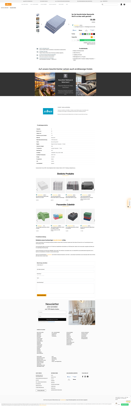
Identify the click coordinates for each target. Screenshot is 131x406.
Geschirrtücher (57, 240)
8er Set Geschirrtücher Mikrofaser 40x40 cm (87, 228)
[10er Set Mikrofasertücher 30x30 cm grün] (43, 216)
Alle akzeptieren (125, 404)
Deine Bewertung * (40, 282)
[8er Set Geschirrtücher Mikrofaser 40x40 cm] (87, 216)
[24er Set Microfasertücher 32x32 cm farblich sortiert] (58, 216)
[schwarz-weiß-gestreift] (94, 34)
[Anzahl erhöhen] (76, 40)
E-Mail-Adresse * (40, 264)
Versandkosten (63, 399)
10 (93, 37)
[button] (41, 24)
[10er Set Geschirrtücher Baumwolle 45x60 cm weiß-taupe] (58, 185)
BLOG (52, 375)
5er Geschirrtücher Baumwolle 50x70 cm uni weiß (42, 197)
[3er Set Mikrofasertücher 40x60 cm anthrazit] (73, 216)
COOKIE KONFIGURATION (40, 387)
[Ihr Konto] (121, 4)
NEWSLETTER (53, 377)
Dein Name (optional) (40, 269)
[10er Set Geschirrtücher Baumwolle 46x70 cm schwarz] (87, 185)
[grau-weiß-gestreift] (87, 34)
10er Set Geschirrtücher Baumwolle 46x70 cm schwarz (86, 197)
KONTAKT (37, 380)
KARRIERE (52, 380)
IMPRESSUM (53, 388)
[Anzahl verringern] (73, 40)
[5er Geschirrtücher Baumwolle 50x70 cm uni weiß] (43, 185)
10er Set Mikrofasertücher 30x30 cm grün (42, 228)
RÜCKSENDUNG (38, 383)
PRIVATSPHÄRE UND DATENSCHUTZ (42, 378)
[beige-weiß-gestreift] (81, 34)
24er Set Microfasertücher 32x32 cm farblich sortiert (57, 228)
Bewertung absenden (42, 295)
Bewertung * (39, 273)
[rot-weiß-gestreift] (92, 34)
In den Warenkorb (87, 40)
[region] (53, 24)
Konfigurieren (117, 404)
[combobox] (111, 4)
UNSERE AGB (53, 386)
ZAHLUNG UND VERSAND (55, 384)
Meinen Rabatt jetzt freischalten (52, 319)
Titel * (38, 278)
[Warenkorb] (124, 4)
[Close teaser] (128, 206)
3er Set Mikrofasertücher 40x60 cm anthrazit (72, 228)
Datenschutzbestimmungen (51, 321)
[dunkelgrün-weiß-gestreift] (85, 34)
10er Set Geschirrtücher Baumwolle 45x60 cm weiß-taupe (57, 197)
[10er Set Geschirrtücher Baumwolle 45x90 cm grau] (73, 185)
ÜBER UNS (52, 382)
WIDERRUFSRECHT (39, 385)
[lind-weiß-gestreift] (90, 34)
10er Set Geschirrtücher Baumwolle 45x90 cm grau (71, 197)
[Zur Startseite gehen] (8, 4)
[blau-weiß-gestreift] (83, 34)
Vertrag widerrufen (40, 390)
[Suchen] (102, 4)
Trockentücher (49, 254)
